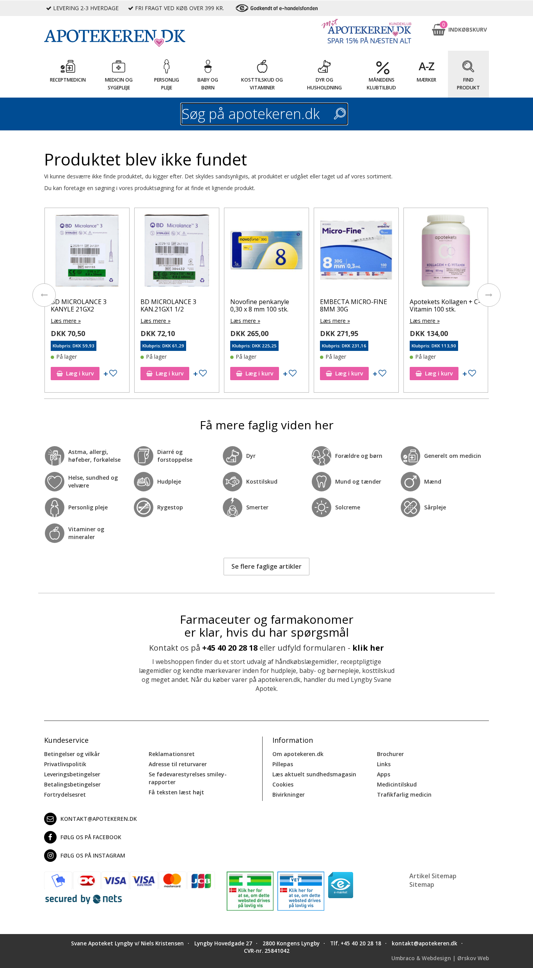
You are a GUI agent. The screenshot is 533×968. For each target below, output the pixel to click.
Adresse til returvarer (178, 764)
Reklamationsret (172, 754)
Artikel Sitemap (433, 876)
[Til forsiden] (129, 38)
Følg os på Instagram (92, 855)
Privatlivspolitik (65, 764)
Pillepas (282, 764)
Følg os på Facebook (90, 837)
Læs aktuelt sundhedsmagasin (314, 774)
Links (384, 764)
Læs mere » (66, 320)
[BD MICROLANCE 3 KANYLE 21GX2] (87, 252)
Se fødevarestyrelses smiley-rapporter (188, 778)
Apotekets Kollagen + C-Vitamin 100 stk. (445, 305)
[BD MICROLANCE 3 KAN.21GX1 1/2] (176, 252)
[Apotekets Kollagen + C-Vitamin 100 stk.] (446, 252)
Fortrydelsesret (65, 794)
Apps (383, 774)
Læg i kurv (80, 373)
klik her (368, 647)
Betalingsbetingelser (72, 784)
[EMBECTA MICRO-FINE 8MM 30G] (356, 252)
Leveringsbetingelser (72, 774)
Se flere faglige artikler (266, 566)
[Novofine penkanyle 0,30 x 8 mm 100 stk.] (266, 252)
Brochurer (390, 754)
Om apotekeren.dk (297, 754)
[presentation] (44, 295)
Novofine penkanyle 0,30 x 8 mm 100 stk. (259, 305)
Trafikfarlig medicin (404, 794)
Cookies (282, 784)
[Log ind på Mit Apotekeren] (366, 31)
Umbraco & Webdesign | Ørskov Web (440, 958)
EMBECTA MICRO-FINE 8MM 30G (353, 305)
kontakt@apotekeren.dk (98, 818)
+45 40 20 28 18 (230, 647)
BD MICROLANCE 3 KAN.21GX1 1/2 (168, 305)
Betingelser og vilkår (72, 754)
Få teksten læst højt (176, 792)
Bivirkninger (288, 794)
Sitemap (421, 884)
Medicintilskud (397, 784)
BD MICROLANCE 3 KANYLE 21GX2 (79, 305)
